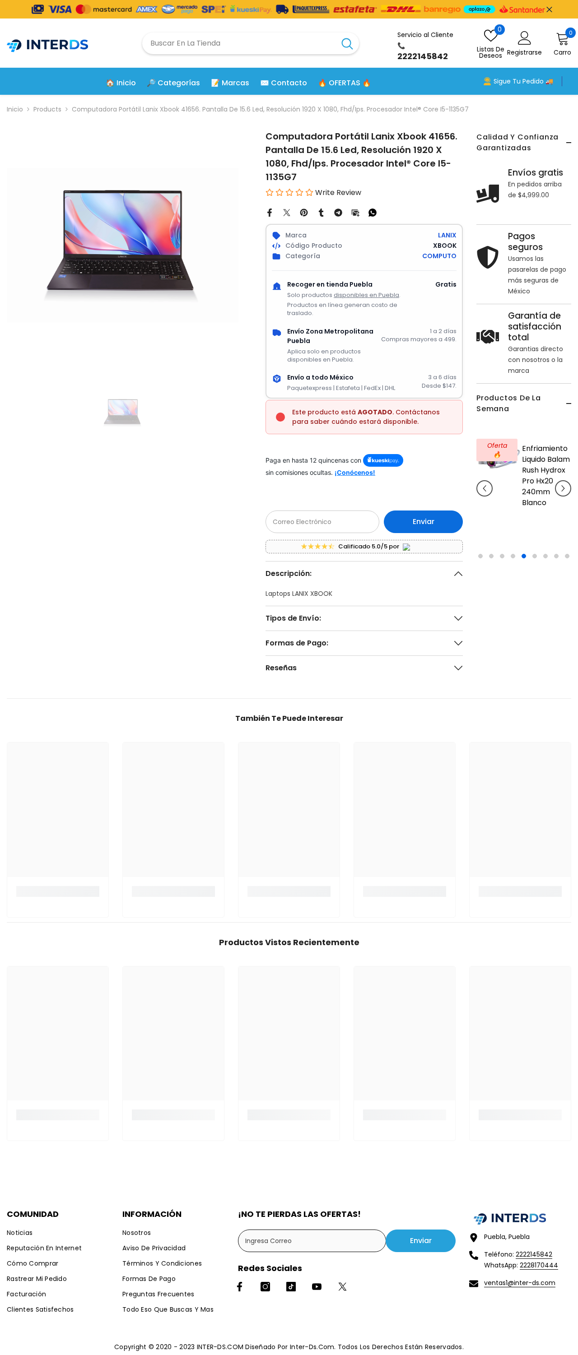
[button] (484, 488)
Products (47, 109)
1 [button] (480, 556)
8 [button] (556, 556)
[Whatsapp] (372, 212)
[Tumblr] (321, 212)
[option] (524, 495)
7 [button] (545, 556)
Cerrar (549, 9)
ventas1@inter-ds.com (519, 1282)
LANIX (447, 235)
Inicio (15, 109)
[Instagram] (265, 1286)
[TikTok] (291, 1286)
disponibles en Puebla (366, 295)
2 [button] (491, 556)
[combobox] (239, 43)
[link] (57, 891)
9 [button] (567, 556)
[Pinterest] (304, 212)
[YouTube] (316, 1286)
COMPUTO (439, 255)
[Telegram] (338, 212)
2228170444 (539, 1265)
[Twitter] (287, 212)
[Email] (355, 212)
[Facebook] (270, 212)
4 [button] (513, 556)
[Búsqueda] (250, 43)
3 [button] (502, 556)
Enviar (423, 521)
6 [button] (534, 556)
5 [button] (524, 556)
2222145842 (534, 1254)
